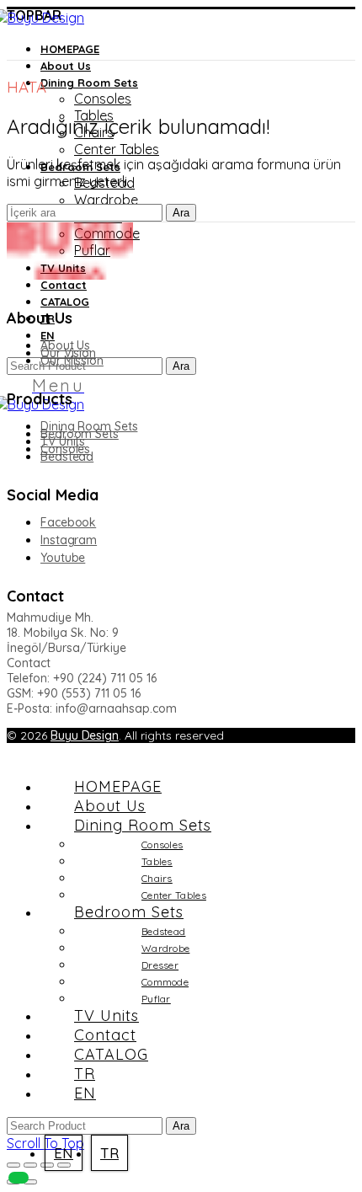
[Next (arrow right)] (30, 1181)
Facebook (68, 522)
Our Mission (72, 360)
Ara (181, 366)
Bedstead (66, 456)
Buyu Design (85, 735)
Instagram (68, 540)
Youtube (62, 557)
